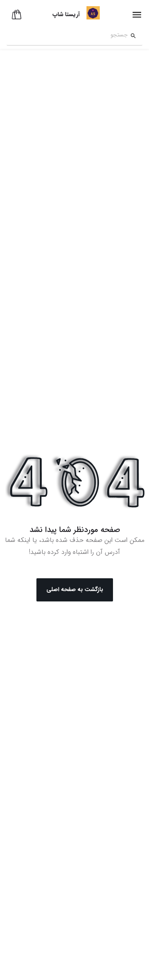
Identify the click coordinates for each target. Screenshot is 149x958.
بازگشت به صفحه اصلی (74, 589)
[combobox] (67, 36)
